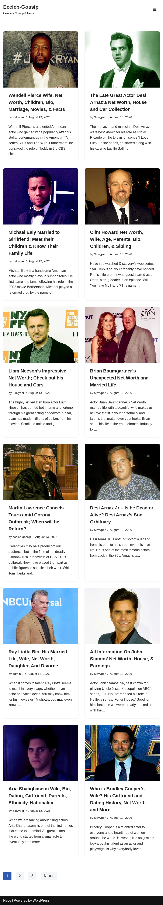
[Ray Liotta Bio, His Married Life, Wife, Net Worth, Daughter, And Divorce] (40, 616)
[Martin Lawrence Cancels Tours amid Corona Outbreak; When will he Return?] (40, 472)
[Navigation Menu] (155, 9)
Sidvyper (18, 117)
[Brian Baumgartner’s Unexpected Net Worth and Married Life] (122, 335)
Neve (7, 900)
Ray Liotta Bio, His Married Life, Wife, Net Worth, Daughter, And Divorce (37, 658)
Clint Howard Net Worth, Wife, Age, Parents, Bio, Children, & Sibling (116, 239)
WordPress (41, 900)
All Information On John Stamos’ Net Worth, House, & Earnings (122, 658)
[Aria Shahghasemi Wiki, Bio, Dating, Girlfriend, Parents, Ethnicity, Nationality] (40, 753)
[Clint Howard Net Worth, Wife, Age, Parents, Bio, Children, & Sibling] (122, 196)
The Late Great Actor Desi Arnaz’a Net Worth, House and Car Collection (118, 102)
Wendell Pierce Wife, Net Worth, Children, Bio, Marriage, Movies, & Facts (36, 102)
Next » (49, 876)
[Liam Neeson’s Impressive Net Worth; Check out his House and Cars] (40, 335)
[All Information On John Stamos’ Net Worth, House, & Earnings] (122, 616)
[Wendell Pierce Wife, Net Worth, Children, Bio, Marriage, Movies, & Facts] (40, 59)
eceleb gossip (22, 536)
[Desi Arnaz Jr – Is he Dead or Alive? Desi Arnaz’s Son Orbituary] (122, 472)
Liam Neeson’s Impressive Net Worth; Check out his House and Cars (37, 378)
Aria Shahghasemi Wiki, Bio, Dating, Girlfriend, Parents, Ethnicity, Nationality (39, 795)
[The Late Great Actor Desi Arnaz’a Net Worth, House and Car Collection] (122, 59)
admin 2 (18, 673)
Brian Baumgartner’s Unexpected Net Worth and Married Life (119, 378)
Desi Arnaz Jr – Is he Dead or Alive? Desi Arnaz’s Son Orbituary (121, 514)
